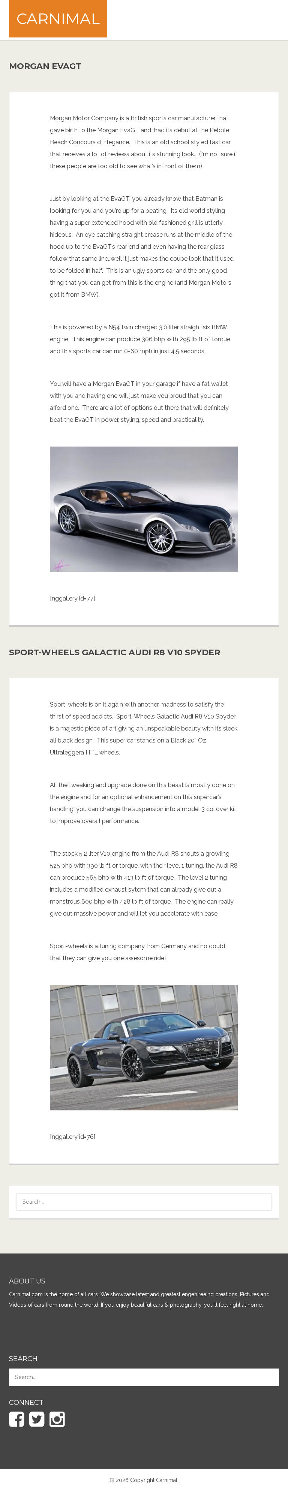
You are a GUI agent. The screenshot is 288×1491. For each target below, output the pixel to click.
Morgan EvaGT (45, 66)
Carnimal (58, 18)
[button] (260, 1203)
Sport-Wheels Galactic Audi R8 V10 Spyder (114, 652)
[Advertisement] (157, 19)
